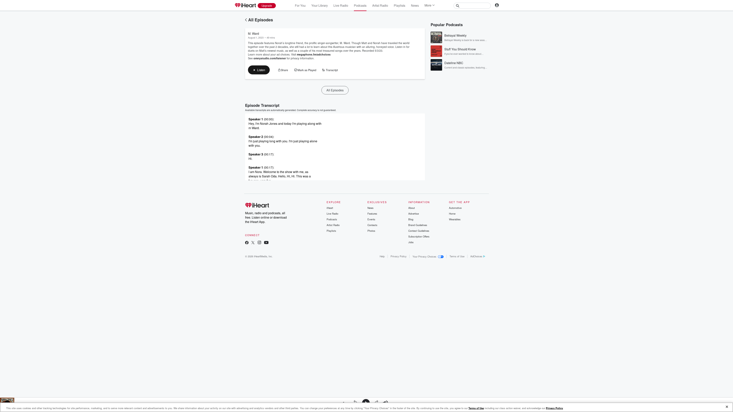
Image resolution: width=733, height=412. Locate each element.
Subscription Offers (418, 236)
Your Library (319, 5)
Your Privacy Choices (424, 256)
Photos (371, 231)
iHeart (330, 208)
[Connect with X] (252, 243)
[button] (259, 69)
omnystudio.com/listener (269, 58)
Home (452, 213)
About (411, 208)
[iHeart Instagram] (259, 243)
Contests (372, 225)
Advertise (413, 213)
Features (372, 213)
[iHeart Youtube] (266, 243)
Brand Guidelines (417, 225)
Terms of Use (457, 256)
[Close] (727, 407)
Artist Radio (380, 5)
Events (371, 219)
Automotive (455, 208)
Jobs (411, 242)
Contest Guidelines (418, 231)
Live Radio (340, 5)
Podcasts (360, 5)
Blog (410, 219)
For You (300, 5)
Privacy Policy (399, 256)
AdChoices (476, 256)
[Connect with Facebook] (247, 243)
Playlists (399, 5)
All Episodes (260, 20)
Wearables (455, 219)
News (415, 5)
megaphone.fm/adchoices (314, 54)
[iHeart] (245, 5)
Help (382, 256)
